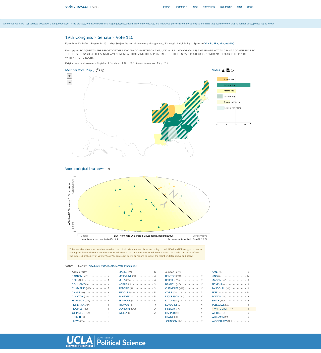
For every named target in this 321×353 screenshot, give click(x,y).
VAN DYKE (125, 309)
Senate (104, 37)
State (97, 266)
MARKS (123, 272)
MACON (216, 280)
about (250, 7)
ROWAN (216, 296)
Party (90, 266)
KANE (215, 272)
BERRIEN (170, 280)
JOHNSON (171, 321)
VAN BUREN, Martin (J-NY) (219, 43)
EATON (169, 300)
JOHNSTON (78, 313)
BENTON (170, 276)
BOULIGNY (78, 284)
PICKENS (217, 284)
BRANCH (170, 284)
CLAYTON (77, 296)
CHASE (76, 292)
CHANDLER (171, 288)
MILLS (122, 280)
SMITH (215, 300)
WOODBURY (219, 321)
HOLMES (77, 309)
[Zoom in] (69, 76)
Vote (103, 266)
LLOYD (76, 321)
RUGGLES (124, 292)
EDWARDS (171, 305)
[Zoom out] (69, 82)
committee (209, 7)
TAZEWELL (218, 305)
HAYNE (169, 317)
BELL (75, 280)
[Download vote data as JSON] (223, 70)
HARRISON (78, 300)
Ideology (112, 266)
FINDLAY (170, 309)
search (166, 7)
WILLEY (123, 313)
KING (215, 276)
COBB (168, 292)
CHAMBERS (78, 288)
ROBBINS (124, 288)
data (239, 7)
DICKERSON (172, 296)
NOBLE (123, 284)
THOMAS (124, 305)
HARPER (170, 313)
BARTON (77, 276)
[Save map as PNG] (93, 70)
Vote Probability (127, 266)
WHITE (216, 313)
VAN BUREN (221, 309)
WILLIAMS (218, 317)
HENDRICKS (79, 305)
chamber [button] (180, 7)
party (195, 7)
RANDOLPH (218, 288)
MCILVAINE (125, 276)
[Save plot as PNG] (105, 169)
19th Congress (79, 37)
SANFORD (124, 296)
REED (215, 292)
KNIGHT (76, 317)
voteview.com (78, 7)
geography (226, 7)
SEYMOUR (125, 300)
